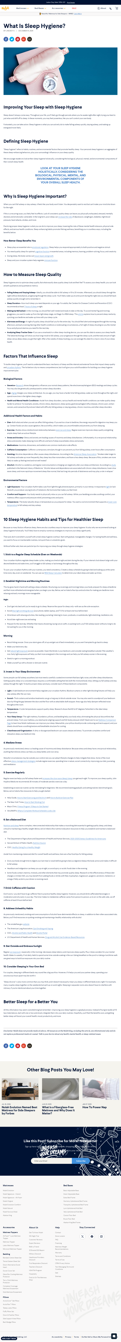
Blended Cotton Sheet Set (12, 1258)
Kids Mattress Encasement (12, 1292)
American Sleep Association (85, 454)
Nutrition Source (39, 843)
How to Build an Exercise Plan (61, 797)
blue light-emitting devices (23, 611)
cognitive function (42, 251)
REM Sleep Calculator (53, 573)
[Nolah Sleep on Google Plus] (23, 39)
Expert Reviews (34, 1243)
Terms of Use (60, 1260)
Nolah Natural (8, 1208)
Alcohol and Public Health (22, 933)
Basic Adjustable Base (71, 1190)
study (114, 465)
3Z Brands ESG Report (36, 1250)
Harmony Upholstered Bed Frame (75, 1201)
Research (19, 385)
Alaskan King (7, 1215)
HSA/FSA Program (35, 1270)
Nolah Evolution (8, 1190)
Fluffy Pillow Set (8, 1311)
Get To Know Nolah (36, 1232)
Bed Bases (68, 1185)
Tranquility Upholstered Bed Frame (75, 1205)
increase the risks (65, 217)
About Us (33, 1227)
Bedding (6, 1254)
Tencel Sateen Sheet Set (11, 1261)
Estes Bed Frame (69, 1198)
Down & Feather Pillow (11, 1315)
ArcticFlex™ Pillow (9, 1304)
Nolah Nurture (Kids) (10, 1212)
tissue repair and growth (43, 256)
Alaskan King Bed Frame (71, 1222)
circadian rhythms (14, 367)
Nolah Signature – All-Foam (12, 1198)
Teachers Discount (35, 1267)
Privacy (68, 1337)
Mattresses (8, 1185)
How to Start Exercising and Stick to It (31, 797)
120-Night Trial (34, 1236)
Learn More (78, 14)
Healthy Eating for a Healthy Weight (26, 847)
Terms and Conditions (63, 1256)
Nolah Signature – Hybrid (11, 1194)
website (26, 924)
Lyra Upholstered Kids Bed (72, 1208)
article (80, 314)
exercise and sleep (63, 430)
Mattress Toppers (10, 1232)
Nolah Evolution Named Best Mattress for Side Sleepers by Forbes (19, 1110)
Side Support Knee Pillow (12, 1318)
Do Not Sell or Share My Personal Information (100, 1337)
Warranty (58, 1253)
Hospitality (33, 1274)
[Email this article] (29, 39)
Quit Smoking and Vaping (43, 928)
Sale (56, 1273)
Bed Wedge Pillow (9, 1322)
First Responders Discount (38, 1263)
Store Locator (60, 1236)
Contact (58, 1232)
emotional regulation (40, 247)
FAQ (56, 1240)
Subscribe (80, 1161)
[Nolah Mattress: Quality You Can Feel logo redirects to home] (5, 8)
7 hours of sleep (30, 306)
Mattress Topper (9, 1242)
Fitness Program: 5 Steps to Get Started (32, 806)
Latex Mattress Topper (11, 1245)
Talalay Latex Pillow (10, 1308)
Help (57, 1227)
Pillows (6, 1297)
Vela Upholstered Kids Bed (72, 1212)
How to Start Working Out (34, 802)
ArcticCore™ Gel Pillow (11, 1301)
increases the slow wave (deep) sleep (57, 778)
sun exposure (15, 952)
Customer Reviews (35, 1240)
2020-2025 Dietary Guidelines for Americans (88, 838)
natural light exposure (19, 651)
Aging (14, 393)
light (108, 486)
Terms (76, 1337)
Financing (58, 1243)
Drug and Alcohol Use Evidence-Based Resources (65, 937)
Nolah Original (8, 1201)
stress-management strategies (23, 761)
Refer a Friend (34, 1247)
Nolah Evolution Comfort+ (12, 1205)
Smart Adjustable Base (71, 1194)
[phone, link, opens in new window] (110, 8)
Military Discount (35, 1254)
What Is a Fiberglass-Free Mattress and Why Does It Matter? (58, 1110)
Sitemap (58, 1276)
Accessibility (57, 1337)
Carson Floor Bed (69, 1215)
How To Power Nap (94, 1107)
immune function (51, 260)
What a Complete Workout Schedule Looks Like (36, 811)
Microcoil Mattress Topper (12, 1249)
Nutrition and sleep (11, 825)
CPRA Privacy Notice (62, 1263)
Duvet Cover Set (9, 1271)
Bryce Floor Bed (69, 1219)
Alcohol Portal (41, 933)
